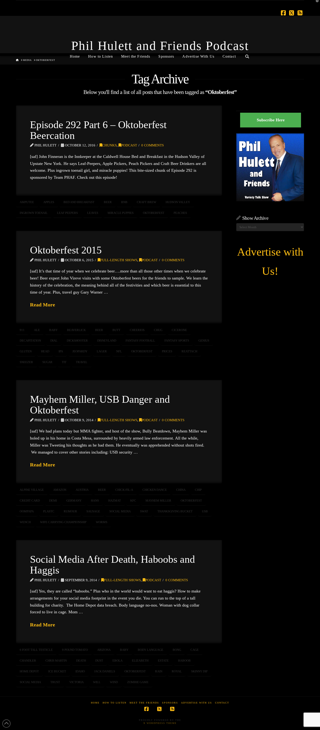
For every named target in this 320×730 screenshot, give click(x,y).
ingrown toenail (34, 213)
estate (163, 660)
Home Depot (29, 671)
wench (25, 522)
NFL (119, 351)
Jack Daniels (104, 671)
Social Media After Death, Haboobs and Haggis (112, 565)
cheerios (137, 330)
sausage (93, 511)
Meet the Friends (144, 702)
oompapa (27, 511)
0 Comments (152, 145)
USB (205, 511)
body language (150, 650)
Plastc (48, 511)
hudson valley (178, 202)
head (45, 351)
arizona (104, 650)
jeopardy (79, 351)
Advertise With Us (196, 702)
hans (95, 500)
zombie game (138, 682)
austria (82, 490)
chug (158, 330)
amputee (27, 202)
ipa (61, 351)
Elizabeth (140, 660)
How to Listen (115, 702)
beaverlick (76, 330)
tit (64, 362)
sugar (47, 362)
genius (203, 340)
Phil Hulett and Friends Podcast (160, 45)
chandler (28, 660)
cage (194, 650)
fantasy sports (176, 340)
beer (108, 202)
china (181, 490)
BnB (124, 202)
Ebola (117, 660)
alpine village (32, 490)
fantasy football (140, 340)
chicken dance (154, 490)
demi (53, 500)
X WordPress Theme (160, 723)
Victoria (76, 682)
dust (99, 660)
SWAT (144, 511)
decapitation (30, 340)
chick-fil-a (124, 490)
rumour (70, 511)
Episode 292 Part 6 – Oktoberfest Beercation (98, 130)
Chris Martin (56, 660)
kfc (133, 500)
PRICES (167, 351)
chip (198, 490)
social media (120, 511)
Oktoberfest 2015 (66, 250)
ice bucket (57, 671)
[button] (315, 4)
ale (37, 330)
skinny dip (199, 671)
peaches (180, 213)
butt (116, 330)
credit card (30, 500)
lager (102, 351)
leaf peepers (67, 213)
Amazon (59, 490)
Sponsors (170, 702)
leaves (92, 213)
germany (74, 500)
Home (95, 702)
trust (55, 682)
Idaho (80, 671)
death (81, 660)
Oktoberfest (153, 213)
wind (114, 682)
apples (48, 202)
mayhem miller (158, 500)
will (96, 682)
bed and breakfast (78, 202)
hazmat (114, 500)
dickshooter (77, 340)
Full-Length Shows (118, 260)
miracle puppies (121, 213)
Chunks (109, 145)
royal (177, 671)
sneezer (26, 362)
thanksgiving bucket (175, 511)
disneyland (106, 340)
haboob (184, 660)
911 (22, 330)
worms (101, 522)
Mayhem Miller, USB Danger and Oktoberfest (100, 405)
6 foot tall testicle (36, 650)
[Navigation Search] (247, 54)
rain (158, 671)
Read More (42, 305)
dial (53, 340)
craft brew (146, 202)
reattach (189, 351)
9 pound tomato (75, 650)
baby (53, 330)
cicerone (179, 330)
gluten (26, 351)
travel (81, 362)
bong (177, 650)
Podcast (129, 145)
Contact (222, 702)
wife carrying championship (63, 522)
